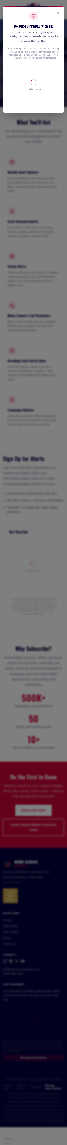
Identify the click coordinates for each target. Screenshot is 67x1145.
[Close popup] (58, 13)
